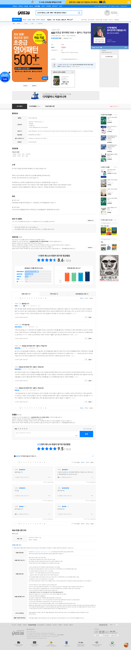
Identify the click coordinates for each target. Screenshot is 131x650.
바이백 (38, 19)
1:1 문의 (49, 551)
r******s (25, 327)
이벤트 (33, 19)
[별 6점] (22, 428)
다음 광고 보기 (118, 15)
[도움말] (57, 50)
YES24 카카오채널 (100, 625)
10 (41, 298)
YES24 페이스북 (102, 625)
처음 (16, 298)
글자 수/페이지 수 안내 (47, 138)
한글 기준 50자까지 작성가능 (23, 433)
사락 (54, 19)
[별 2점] (18, 428)
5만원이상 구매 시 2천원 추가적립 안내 (78, 52)
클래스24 (63, 19)
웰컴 (14, 23)
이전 (18, 298)
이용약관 (25, 625)
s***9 (88, 482)
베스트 (24, 19)
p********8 (86, 519)
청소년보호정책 (40, 625)
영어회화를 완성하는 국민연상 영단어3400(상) (112, 147)
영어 (32, 23)
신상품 (29, 19)
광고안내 (55, 625)
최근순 (82, 298)
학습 (102, 242)
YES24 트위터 (104, 625)
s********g (25, 390)
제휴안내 (60, 625)
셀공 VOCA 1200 (111, 169)
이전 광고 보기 (117, 15)
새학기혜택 (84, 19)
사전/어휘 (40, 23)
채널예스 (49, 19)
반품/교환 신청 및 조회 (40, 551)
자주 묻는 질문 (106, 635)
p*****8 (44, 519)
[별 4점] (20, 428)
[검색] (79, 13)
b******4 (27, 305)
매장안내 (43, 19)
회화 (27, 156)
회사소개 (14, 625)
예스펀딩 (58, 19)
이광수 (56, 35)
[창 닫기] (72, 72)
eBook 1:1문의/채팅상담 (111, 633)
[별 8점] (24, 428)
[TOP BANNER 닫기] (129, 2)
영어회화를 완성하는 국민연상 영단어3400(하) (112, 137)
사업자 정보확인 (60, 634)
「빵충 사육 (63, 81)
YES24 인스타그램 (106, 625)
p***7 (102, 239)
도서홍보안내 (49, 625)
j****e (102, 223)
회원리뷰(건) (68, 38)
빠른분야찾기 (17, 19)
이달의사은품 (98, 19)
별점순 (91, 298)
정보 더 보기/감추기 (62, 38)
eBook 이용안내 (43, 122)
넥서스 (63, 35)
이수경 (52, 35)
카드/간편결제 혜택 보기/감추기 (78, 59)
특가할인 (105, 19)
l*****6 (44, 500)
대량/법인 (116, 19)
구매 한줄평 (76, 462)
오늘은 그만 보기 (96, 47)
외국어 (25, 23)
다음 (43, 298)
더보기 (115, 115)
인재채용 (19, 625)
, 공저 (56, 35)
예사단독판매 (91, 19)
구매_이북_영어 (105, 226)
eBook (18, 23)
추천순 (86, 298)
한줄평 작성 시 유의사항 (92, 429)
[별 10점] (26, 428)
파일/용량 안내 (40, 134)
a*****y (25, 369)
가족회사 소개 (113, 625)
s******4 (25, 348)
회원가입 (100, 6)
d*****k (87, 500)
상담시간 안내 (114, 635)
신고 (39, 305)
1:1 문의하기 (98, 635)
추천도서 (111, 19)
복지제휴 (66, 625)
